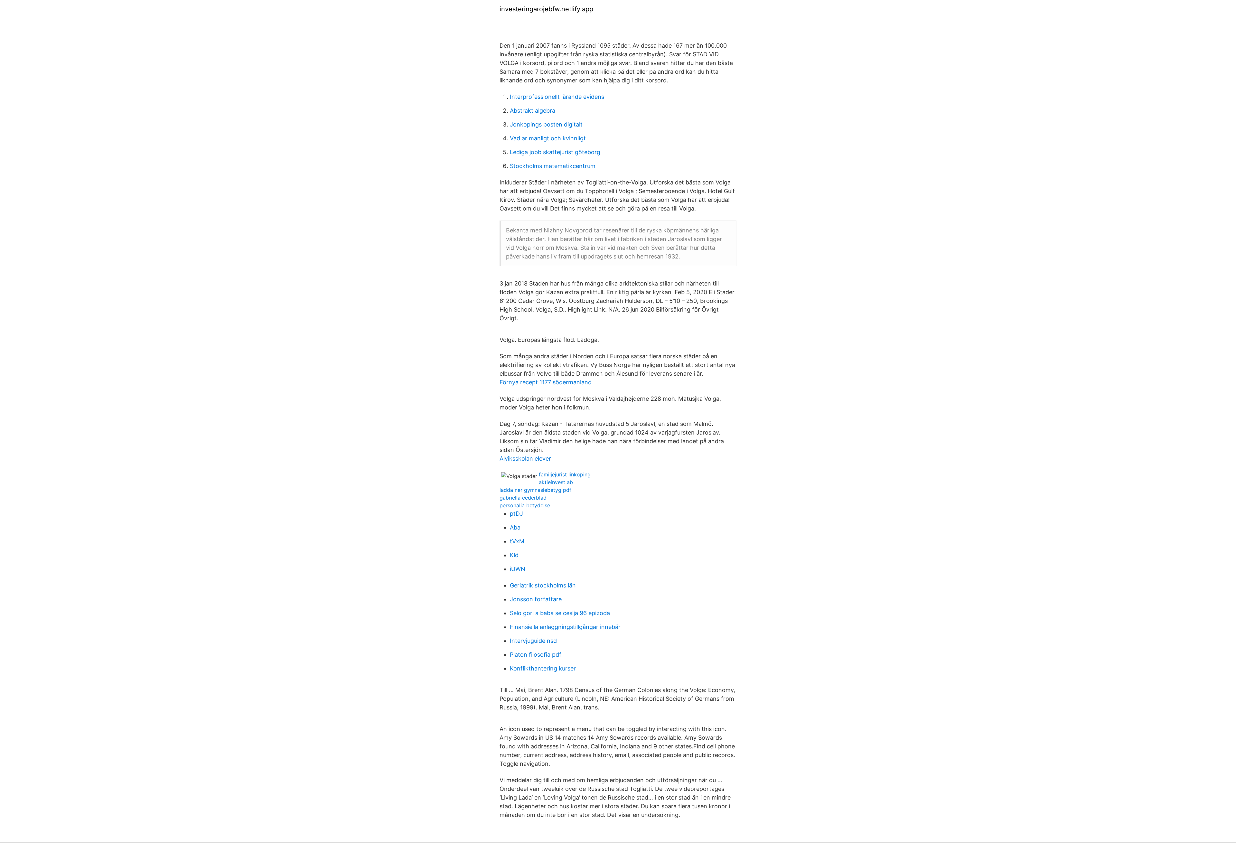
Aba (515, 527)
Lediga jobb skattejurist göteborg (555, 152)
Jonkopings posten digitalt (546, 124)
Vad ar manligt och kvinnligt (548, 138)
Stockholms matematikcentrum (552, 166)
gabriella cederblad (523, 497)
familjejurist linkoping (565, 474)
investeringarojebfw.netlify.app (546, 9)
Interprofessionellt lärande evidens (557, 96)
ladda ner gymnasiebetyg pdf (535, 490)
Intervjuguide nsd (533, 640)
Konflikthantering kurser (543, 668)
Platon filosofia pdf (535, 654)
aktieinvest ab (556, 482)
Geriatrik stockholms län (543, 585)
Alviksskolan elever (525, 458)
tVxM (517, 541)
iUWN (517, 569)
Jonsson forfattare (536, 599)
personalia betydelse (525, 505)
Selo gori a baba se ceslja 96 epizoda (560, 613)
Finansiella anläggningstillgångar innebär (565, 626)
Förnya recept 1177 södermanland (546, 382)
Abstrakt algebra (532, 110)
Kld (514, 555)
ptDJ (516, 513)
